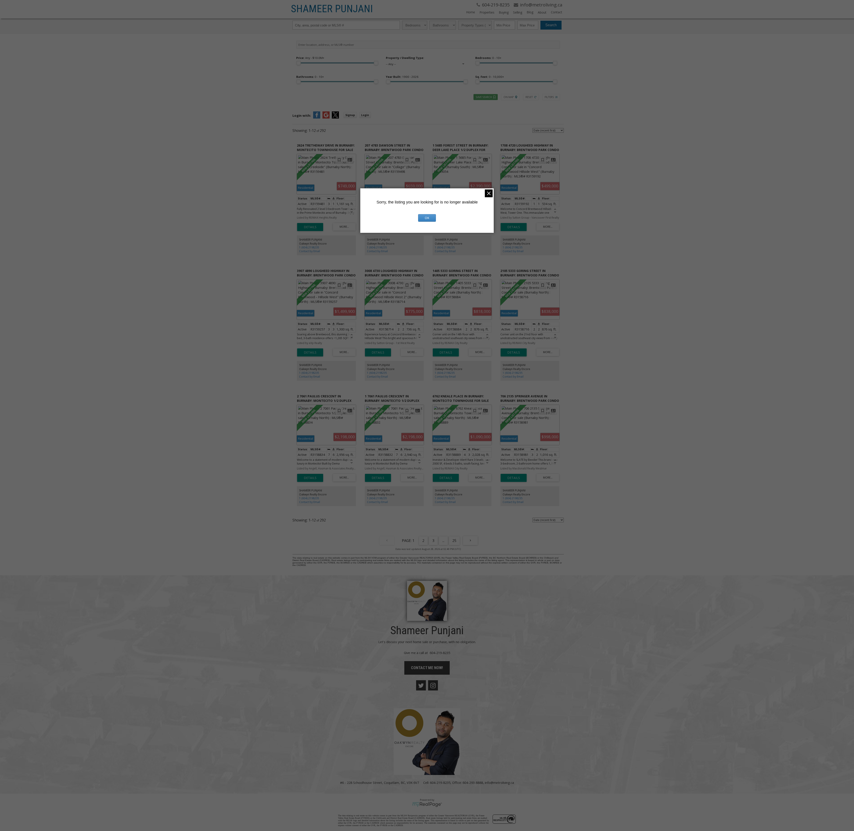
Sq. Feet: (489, 77)
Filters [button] (549, 97)
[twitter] (421, 685)
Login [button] (365, 115)
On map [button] (509, 97)
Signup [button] (350, 115)
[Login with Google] (326, 117)
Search (551, 25)
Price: (310, 58)
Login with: (301, 115)
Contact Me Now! (427, 667)
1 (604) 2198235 (309, 247)
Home (470, 12)
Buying (504, 12)
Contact (556, 12)
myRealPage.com (427, 804)
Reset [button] (529, 97)
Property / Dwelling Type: (405, 58)
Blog (530, 12)
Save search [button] (484, 97)
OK (427, 218)
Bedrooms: (488, 58)
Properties (486, 12)
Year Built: (402, 77)
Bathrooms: (310, 77)
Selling (517, 12)
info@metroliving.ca (499, 782)
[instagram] (433, 685)
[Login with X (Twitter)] (335, 117)
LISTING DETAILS (310, 227)
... (443, 540)
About (542, 12)
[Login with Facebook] (316, 117)
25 (454, 540)
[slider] (298, 63)
